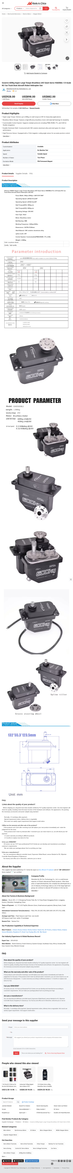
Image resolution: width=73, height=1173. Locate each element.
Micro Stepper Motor (46, 1130)
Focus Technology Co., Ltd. (23, 1168)
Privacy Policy (65, 1168)
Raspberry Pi (17, 932)
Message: (9, 1037)
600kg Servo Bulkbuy (25, 1153)
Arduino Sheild (27, 930)
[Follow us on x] (62, 1161)
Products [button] (19, 8)
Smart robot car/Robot (60, 1106)
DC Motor (33, 1130)
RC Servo (56, 1109)
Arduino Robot (56, 930)
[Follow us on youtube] (67, 1161)
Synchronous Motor (20, 1130)
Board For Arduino (24, 1106)
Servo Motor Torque (9, 1153)
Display (31, 932)
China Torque (41, 1144)
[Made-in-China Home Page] (36, 3)
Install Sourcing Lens (11, 1163)
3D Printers (48, 930)
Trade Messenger (32, 1161)
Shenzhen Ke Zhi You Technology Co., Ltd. (18, 89)
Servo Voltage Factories (40, 1148)
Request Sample (35, 108)
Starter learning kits (42, 1106)
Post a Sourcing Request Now (55, 1053)
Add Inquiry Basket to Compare (36, 73)
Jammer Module (7, 1106)
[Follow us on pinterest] (70, 1161)
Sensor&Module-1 (24, 1109)
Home (3, 14)
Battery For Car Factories (56, 1144)
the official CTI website (46, 870)
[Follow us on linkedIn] (52, 1163)
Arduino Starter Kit (38, 930)
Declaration (56, 1168)
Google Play (18, 1161)
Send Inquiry (18, 103)
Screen (4, 1109)
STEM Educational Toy (43, 1113)
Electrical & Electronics (14, 14)
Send (16, 1053)
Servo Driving (7, 1148)
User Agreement (47, 1168)
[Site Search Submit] (46, 8)
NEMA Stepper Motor (62, 1130)
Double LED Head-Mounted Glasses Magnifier (62, 1113)
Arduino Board (17, 930)
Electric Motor (27, 14)
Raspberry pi (5, 1113)
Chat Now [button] (55, 104)
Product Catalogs (28, 1102)
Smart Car (25, 932)
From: (10, 1027)
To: (11, 1032)
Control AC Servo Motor (22, 1148)
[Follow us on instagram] (64, 1161)
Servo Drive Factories (26, 1144)
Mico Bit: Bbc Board (40, 932)
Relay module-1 (41, 1109)
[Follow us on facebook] (59, 1161)
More (3, 1156)
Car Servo (54, 1148)
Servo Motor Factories (9, 1144)
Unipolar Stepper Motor (10, 1135)
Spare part (22, 1113)
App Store (7, 1161)
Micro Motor (7, 1130)
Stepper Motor (37, 14)
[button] (3, 3)
